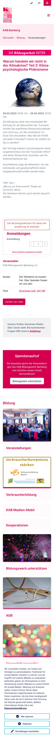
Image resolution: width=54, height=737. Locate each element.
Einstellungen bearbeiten (27, 731)
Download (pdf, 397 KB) (32, 290)
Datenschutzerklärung (15, 708)
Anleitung (35, 331)
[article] (27, 236)
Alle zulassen (27, 716)
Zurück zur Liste (14, 301)
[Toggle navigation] (48, 15)
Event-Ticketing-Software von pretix (27, 252)
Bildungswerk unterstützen (27, 381)
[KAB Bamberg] (7, 15)
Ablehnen (27, 724)
